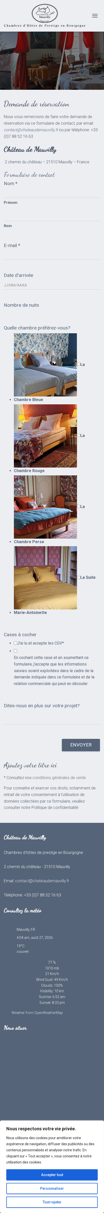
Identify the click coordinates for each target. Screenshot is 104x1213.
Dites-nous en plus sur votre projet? (42, 706)
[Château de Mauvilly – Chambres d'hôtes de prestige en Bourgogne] (46, 16)
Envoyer (81, 745)
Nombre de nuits (21, 305)
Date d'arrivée (18, 275)
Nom (10, 183)
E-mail (12, 245)
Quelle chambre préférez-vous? (37, 328)
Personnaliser (52, 1188)
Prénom (10, 203)
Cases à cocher (20, 634)
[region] (52, 1166)
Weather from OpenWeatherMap (37, 1013)
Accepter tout (52, 1175)
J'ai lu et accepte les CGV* (40, 643)
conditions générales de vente (59, 777)
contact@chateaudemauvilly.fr (42, 880)
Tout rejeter (52, 1202)
